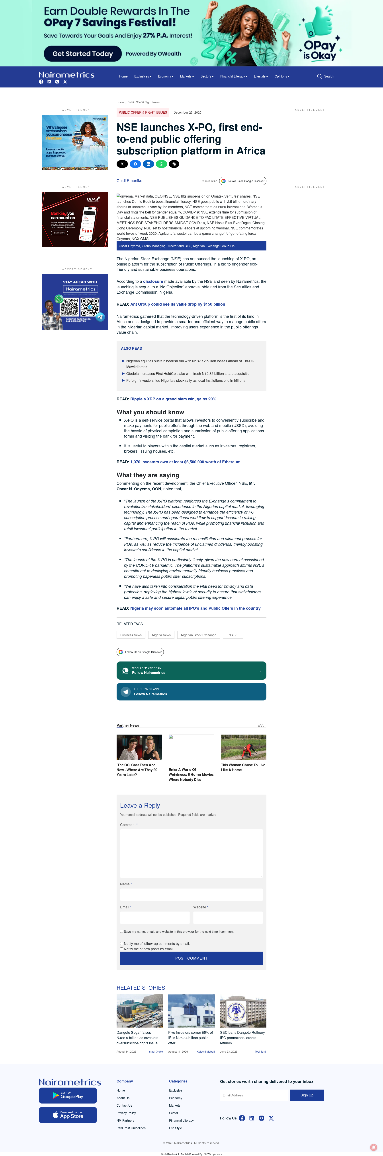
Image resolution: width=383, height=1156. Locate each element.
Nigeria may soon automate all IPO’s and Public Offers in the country (195, 608)
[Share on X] (122, 164)
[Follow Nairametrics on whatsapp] (75, 302)
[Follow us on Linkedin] (49, 81)
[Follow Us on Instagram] (261, 1117)
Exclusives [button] (141, 76)
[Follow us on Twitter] (65, 81)
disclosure (153, 281)
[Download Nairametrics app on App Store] (68, 1115)
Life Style (175, 1128)
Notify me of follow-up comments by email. (157, 943)
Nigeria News (161, 635)
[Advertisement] (308, 142)
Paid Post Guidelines (131, 1128)
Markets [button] (186, 76)
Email (125, 907)
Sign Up (307, 1095)
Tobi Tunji (260, 1051)
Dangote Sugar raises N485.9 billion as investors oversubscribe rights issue (137, 1037)
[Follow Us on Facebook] (242, 1117)
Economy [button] (164, 76)
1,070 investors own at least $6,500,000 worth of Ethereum (185, 462)
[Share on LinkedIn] (148, 164)
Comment (129, 824)
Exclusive (175, 1090)
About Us (123, 1098)
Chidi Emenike (129, 180)
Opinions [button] (281, 76)
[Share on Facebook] (135, 164)
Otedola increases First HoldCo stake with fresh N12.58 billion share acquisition (189, 373)
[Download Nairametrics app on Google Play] (68, 1096)
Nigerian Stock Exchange (198, 635)
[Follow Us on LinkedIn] (252, 1117)
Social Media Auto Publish (175, 1154)
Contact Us (124, 1105)
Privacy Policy (126, 1113)
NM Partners (125, 1120)
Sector (173, 1113)
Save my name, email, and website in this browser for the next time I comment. (179, 931)
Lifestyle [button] (260, 76)
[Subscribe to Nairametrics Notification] (373, 1147)
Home (123, 76)
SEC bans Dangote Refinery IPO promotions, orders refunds (242, 1037)
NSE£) (233, 635)
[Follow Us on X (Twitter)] (271, 1117)
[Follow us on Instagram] (57, 81)
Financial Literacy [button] (232, 76)
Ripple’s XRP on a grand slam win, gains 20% (173, 399)
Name (126, 883)
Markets (174, 1105)
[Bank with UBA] (75, 219)
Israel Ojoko (156, 1051)
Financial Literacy (181, 1120)
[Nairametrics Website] (66, 74)
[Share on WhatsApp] (161, 164)
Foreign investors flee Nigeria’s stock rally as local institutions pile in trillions (185, 380)
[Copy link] (174, 164)
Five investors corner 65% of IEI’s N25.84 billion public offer (190, 1037)
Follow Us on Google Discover (246, 181)
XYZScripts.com (213, 1154)
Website (200, 907)
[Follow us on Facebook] (41, 81)
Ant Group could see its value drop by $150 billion (177, 304)
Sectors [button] (206, 76)
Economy (175, 1098)
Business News (131, 635)
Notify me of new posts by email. (149, 948)
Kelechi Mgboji (206, 1051)
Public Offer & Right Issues (144, 102)
